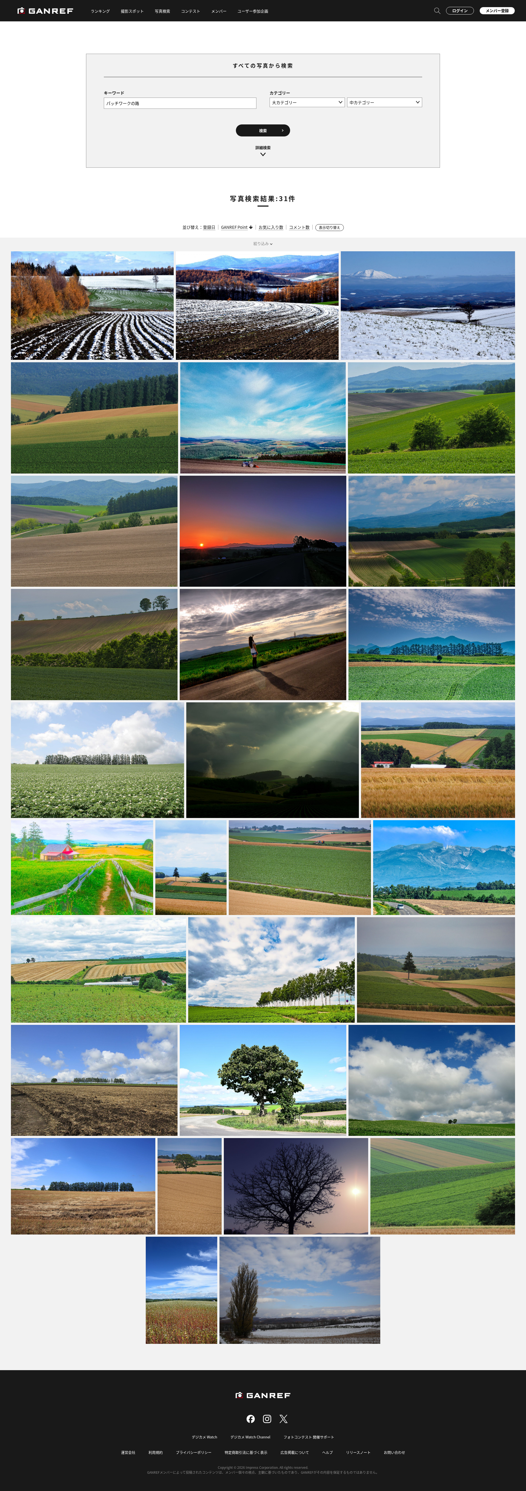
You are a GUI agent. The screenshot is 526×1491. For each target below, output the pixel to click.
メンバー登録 (497, 10)
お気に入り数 (271, 227)
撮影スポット (132, 11)
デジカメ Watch (204, 1436)
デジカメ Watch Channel (250, 1436)
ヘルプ (327, 1452)
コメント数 (299, 227)
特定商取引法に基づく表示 (246, 1452)
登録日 (209, 227)
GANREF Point (234, 227)
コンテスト (190, 11)
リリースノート (358, 1452)
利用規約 (155, 1452)
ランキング (100, 11)
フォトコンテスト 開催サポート (309, 1436)
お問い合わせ (394, 1452)
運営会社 (128, 1452)
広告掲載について (295, 1452)
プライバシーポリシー (193, 1452)
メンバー (219, 11)
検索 (263, 130)
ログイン (460, 10)
